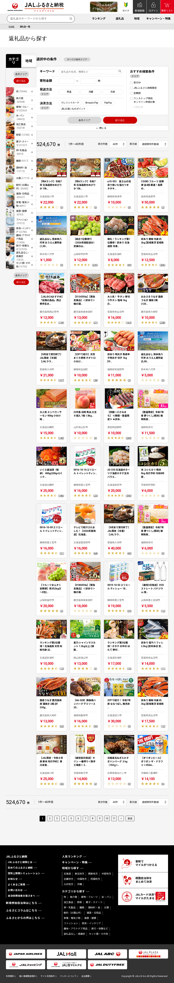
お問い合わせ (15, 890)
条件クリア (21, 74)
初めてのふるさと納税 (20, 867)
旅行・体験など (99, 928)
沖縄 (79, 884)
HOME (11, 27)
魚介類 (73, 897)
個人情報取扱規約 (27, 976)
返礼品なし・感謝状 (74, 934)
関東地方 (93, 873)
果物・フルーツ (89, 897)
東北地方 (79, 873)
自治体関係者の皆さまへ (21, 895)
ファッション (71, 923)
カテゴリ (13, 61)
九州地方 (68, 884)
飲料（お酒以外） (73, 912)
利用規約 (10, 976)
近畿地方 (68, 879)
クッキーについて (68, 976)
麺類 (82, 907)
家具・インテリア (91, 923)
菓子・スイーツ (94, 902)
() (61, 207)
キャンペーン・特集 (158, 18)
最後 (130, 818)
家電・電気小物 (72, 918)
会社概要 (85, 976)
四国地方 (95, 879)
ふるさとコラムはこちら (21, 910)
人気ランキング (72, 856)
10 (107, 818)
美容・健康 (90, 918)
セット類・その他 (98, 934)
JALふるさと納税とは (20, 862)
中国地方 (82, 879)
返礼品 (120, 18)
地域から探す (70, 868)
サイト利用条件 (48, 976)
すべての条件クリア (77, 59)
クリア (44, 94)
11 (114, 818)
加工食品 (68, 902)
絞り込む (21, 80)
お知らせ (13, 879)
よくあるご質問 (16, 884)
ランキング (99, 18)
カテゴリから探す (73, 891)
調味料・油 (94, 907)
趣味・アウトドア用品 (76, 928)
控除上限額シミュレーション (24, 873)
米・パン (106, 897)
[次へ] (121, 818)
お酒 (106, 907)
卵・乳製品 (70, 907)
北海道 (67, 873)
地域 (137, 18)
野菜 (79, 902)
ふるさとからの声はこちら (23, 918)
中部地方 (106, 873)
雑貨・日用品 (94, 912)
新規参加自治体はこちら (21, 903)
